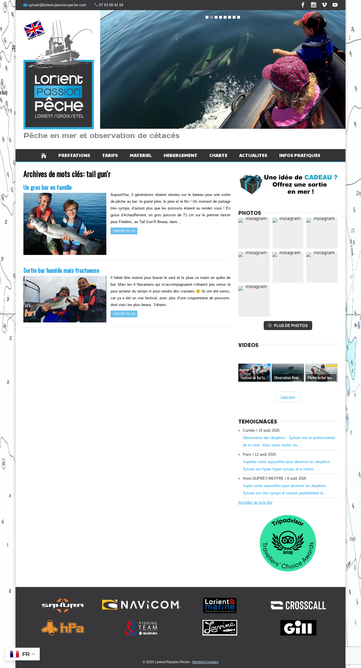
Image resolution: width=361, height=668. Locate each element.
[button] (254, 233)
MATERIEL (141, 155)
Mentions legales (205, 662)
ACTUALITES (253, 155)
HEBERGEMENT (180, 155)
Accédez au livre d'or (255, 502)
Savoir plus (124, 231)
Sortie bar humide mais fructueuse (61, 270)
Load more (288, 397)
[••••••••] (222, 70)
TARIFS (110, 155)
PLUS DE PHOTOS (291, 325)
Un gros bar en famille (47, 187)
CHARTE (218, 155)
